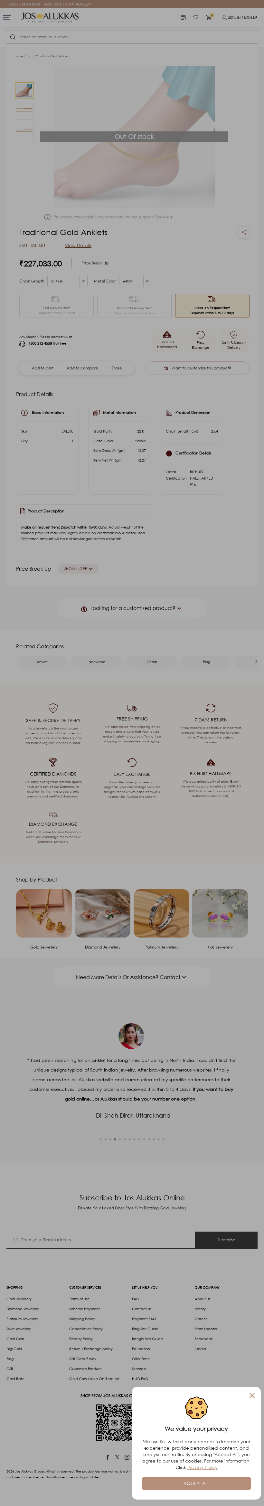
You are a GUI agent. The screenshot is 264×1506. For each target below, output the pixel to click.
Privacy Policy (202, 1467)
